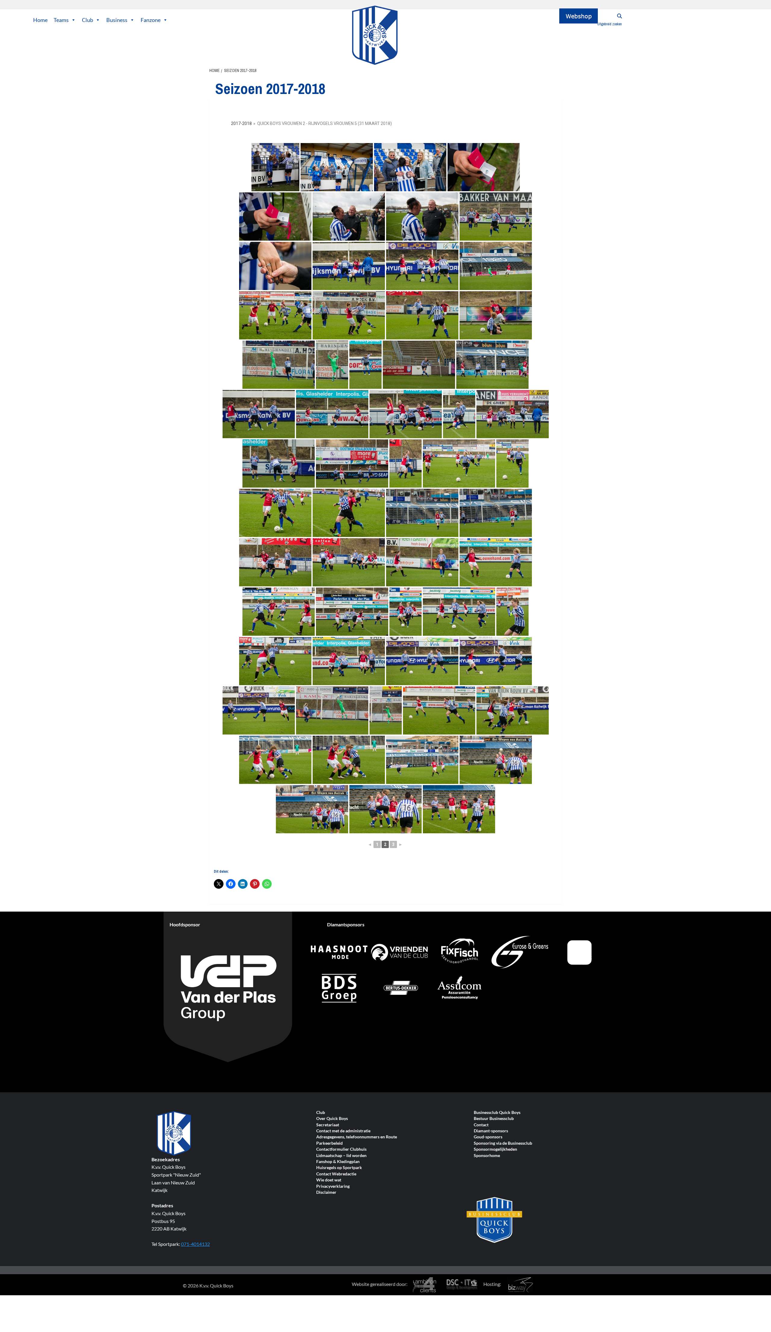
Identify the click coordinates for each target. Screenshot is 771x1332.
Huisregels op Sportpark (339, 1167)
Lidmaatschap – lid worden (341, 1155)
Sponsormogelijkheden (495, 1149)
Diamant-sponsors (491, 1131)
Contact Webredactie (336, 1174)
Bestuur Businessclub (494, 1118)
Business (116, 20)
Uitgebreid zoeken (609, 24)
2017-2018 (241, 123)
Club (87, 20)
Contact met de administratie (343, 1131)
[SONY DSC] (337, 167)
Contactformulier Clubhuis (341, 1149)
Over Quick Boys (332, 1118)
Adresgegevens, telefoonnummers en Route (356, 1137)
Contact (481, 1125)
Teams (61, 20)
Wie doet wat (328, 1180)
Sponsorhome (487, 1155)
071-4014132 (195, 1244)
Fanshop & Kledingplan (338, 1161)
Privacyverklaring (333, 1186)
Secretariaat (327, 1125)
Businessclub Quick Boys (497, 1112)
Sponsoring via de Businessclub (503, 1143)
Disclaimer (326, 1192)
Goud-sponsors (488, 1137)
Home (40, 20)
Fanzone (151, 20)
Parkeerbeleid (329, 1143)
